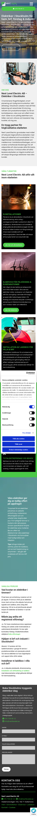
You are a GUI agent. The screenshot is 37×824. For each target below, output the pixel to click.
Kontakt (4, 807)
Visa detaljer (26, 433)
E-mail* (4, 736)
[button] (26, 4)
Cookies (12, 807)
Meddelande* (7, 752)
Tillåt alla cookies (18, 438)
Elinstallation (12, 805)
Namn (4, 727)
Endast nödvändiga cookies (18, 449)
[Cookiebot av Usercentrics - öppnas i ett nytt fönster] (26, 373)
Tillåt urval (18, 444)
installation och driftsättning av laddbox (15, 671)
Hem (3, 805)
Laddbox (30, 805)
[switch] (32, 412)
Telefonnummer (8, 744)
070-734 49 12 (9, 719)
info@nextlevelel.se (11, 721)
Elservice (22, 805)
